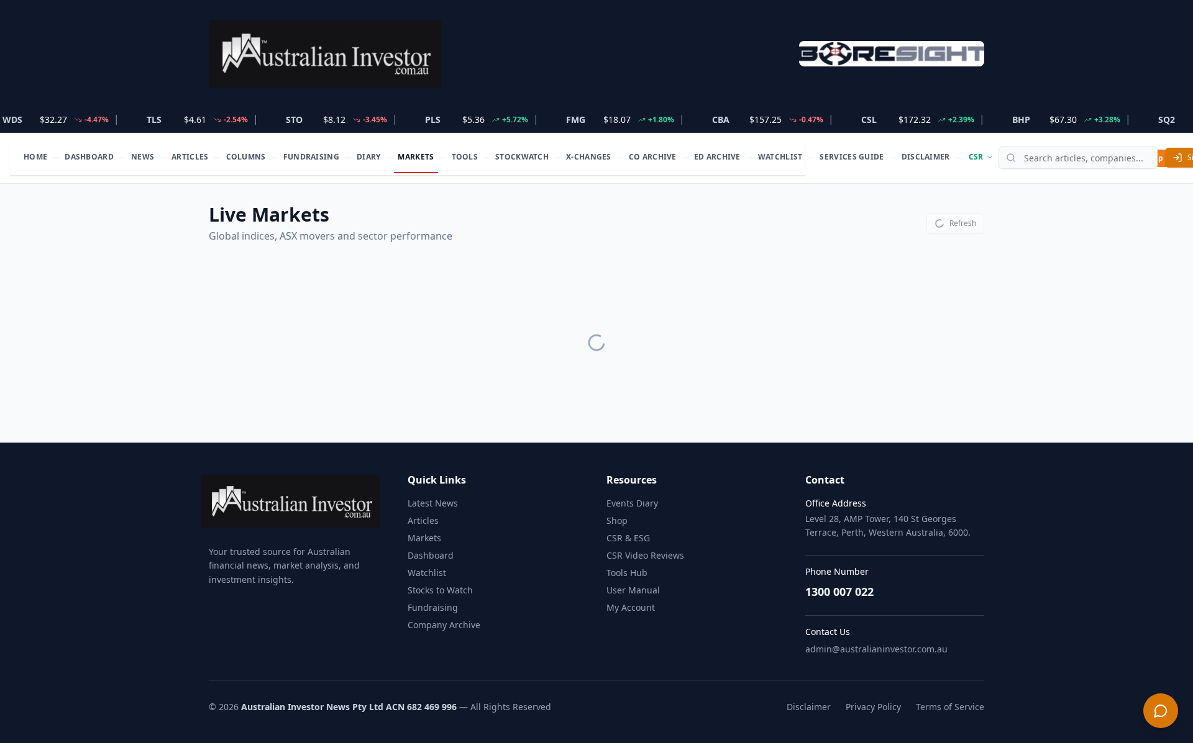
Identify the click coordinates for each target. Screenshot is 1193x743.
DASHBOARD (89, 156)
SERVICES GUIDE (852, 156)
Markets (424, 538)
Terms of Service (950, 707)
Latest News (433, 503)
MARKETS (416, 156)
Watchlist (427, 573)
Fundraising (433, 607)
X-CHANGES (588, 156)
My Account (630, 607)
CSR (976, 156)
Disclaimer (809, 707)
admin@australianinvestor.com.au (876, 649)
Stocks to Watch (440, 590)
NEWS (142, 156)
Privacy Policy (873, 707)
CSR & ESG (628, 538)
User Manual (633, 590)
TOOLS (465, 156)
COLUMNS (246, 156)
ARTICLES (189, 156)
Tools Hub (626, 573)
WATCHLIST (780, 156)
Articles (423, 520)
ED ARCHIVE (717, 156)
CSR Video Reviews (645, 555)
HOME (35, 156)
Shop (617, 520)
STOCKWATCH (522, 156)
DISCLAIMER (926, 156)
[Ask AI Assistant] (1160, 710)
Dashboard (431, 555)
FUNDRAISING (311, 156)
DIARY (369, 156)
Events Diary (632, 503)
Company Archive (444, 625)
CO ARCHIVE (653, 156)
